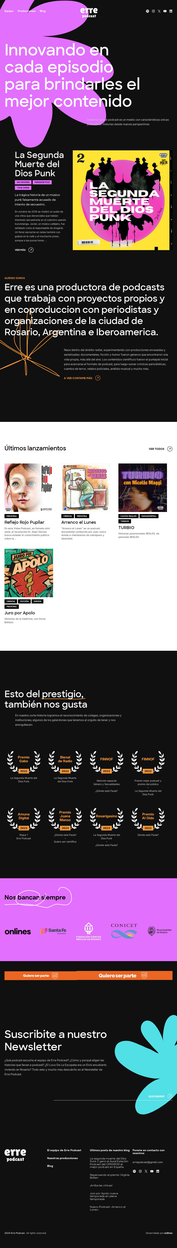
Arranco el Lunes (78, 522)
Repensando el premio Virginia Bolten (109, 1176)
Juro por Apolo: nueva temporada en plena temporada (104, 1196)
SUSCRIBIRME (156, 1096)
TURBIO (126, 527)
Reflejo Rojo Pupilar (24, 522)
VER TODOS (156, 449)
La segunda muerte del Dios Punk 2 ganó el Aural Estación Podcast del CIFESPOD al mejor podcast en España (109, 1163)
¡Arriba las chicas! (101, 1185)
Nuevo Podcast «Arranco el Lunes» (107, 1208)
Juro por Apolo (19, 613)
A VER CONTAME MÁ (77, 378)
